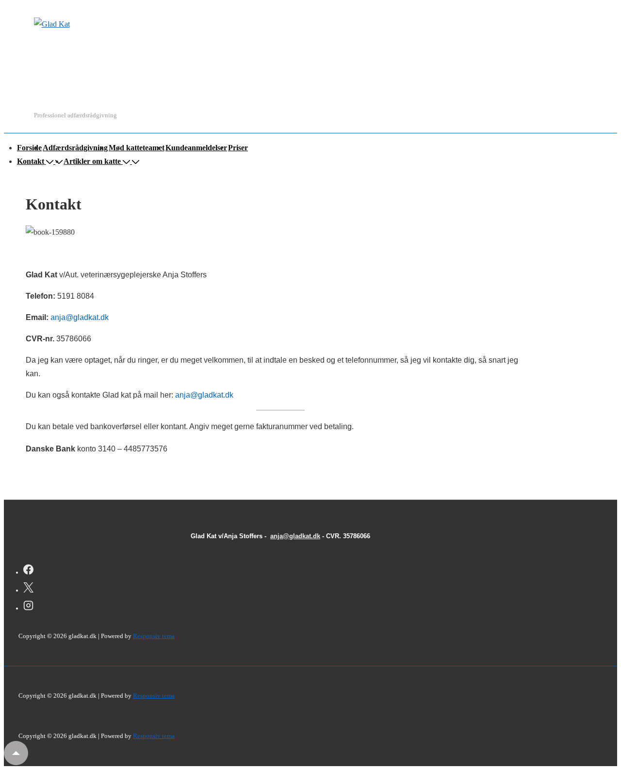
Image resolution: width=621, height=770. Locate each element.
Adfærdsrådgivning (75, 148)
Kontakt (30, 161)
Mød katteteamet (136, 148)
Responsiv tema (154, 636)
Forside (29, 148)
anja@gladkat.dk (79, 317)
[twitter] (28, 589)
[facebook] (28, 571)
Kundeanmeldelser (196, 148)
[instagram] (28, 607)
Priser (238, 148)
